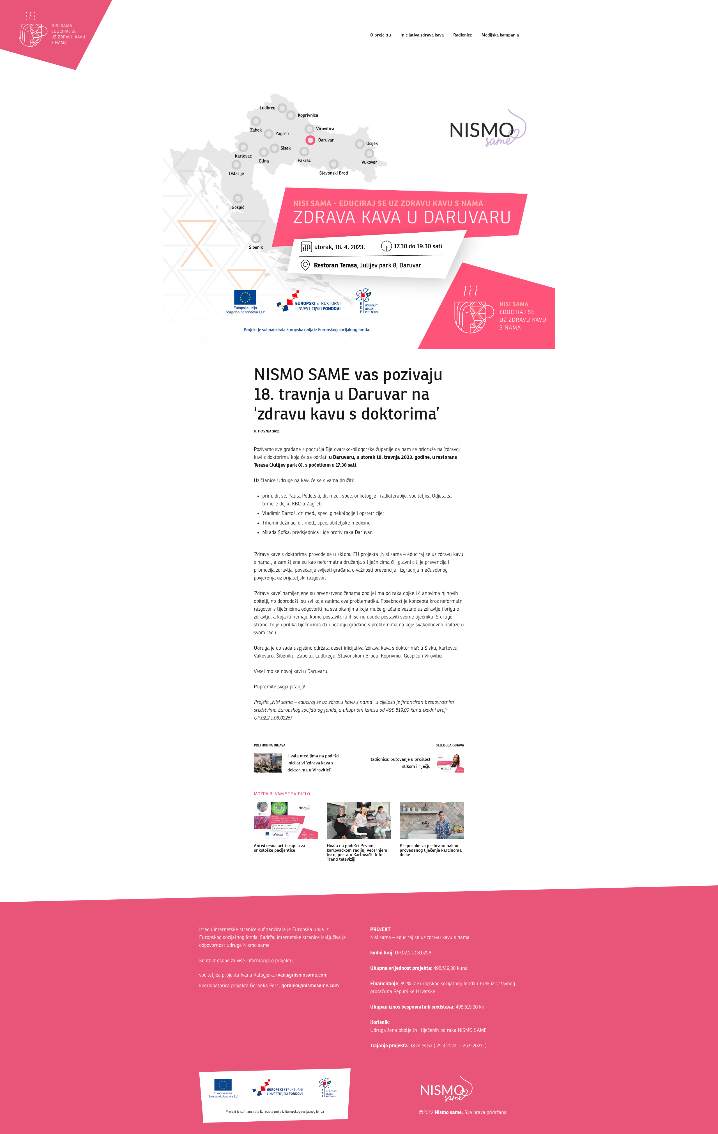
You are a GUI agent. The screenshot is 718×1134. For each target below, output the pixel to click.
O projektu (380, 35)
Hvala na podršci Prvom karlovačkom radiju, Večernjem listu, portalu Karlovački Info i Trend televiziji (357, 852)
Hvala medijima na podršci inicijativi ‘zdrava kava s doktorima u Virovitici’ (313, 763)
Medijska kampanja (500, 35)
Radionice (462, 35)
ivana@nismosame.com (302, 975)
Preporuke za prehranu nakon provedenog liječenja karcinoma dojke (431, 850)
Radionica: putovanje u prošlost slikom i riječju (400, 762)
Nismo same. (449, 1112)
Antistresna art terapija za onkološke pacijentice (279, 848)
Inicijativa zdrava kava (422, 35)
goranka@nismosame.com (310, 985)
